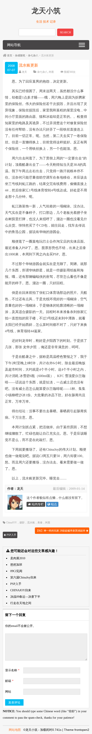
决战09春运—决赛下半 (25, 596)
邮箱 (9, 681)
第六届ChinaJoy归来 (23, 577)
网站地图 (15, 729)
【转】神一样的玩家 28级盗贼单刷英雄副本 (61, 530)
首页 (9, 55)
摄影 (22, 522)
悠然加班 (16, 564)
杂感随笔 (20, 55)
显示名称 (12, 670)
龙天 (24, 71)
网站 (8, 691)
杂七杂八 (33, 55)
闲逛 (51, 71)
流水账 (31, 522)
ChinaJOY (11, 522)
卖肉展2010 (17, 558)
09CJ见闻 (16, 571)
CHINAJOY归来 (20, 590)
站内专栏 (37, 504)
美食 (40, 522)
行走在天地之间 (20, 603)
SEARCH (65, 32)
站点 (53, 504)
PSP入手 (11, 534)
